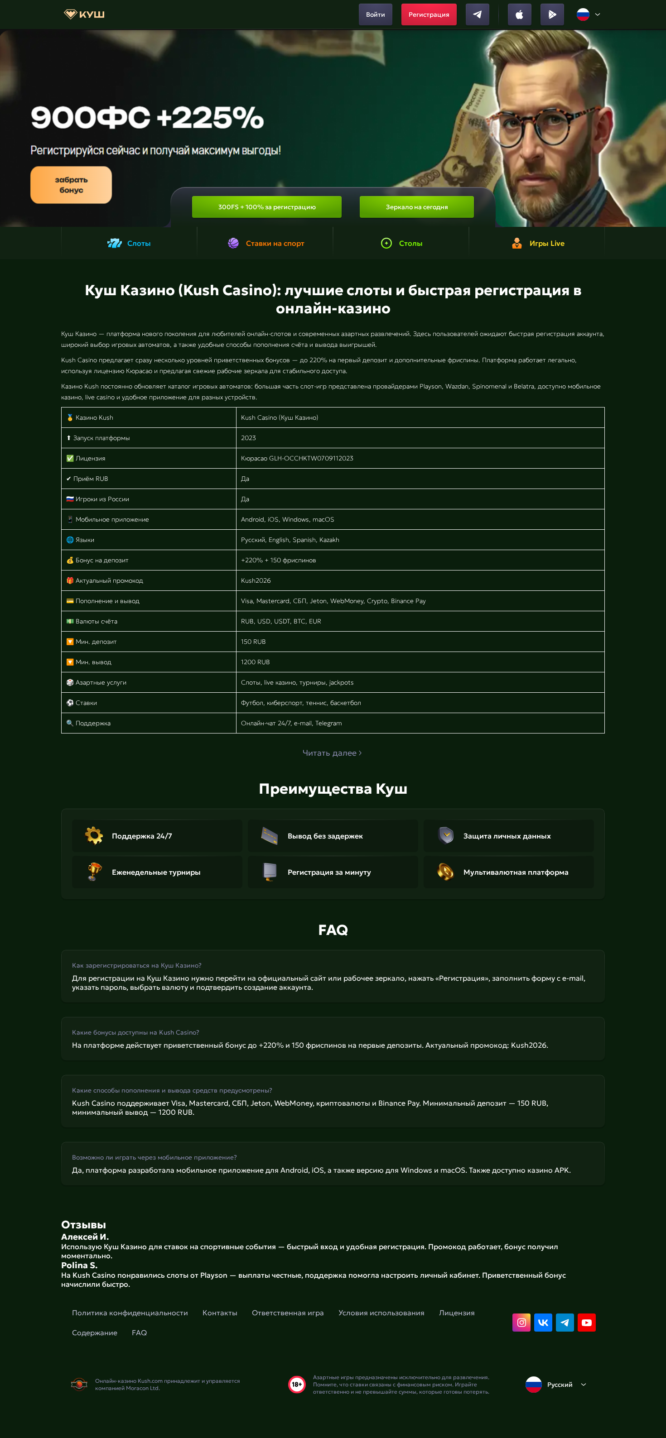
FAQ (139, 1332)
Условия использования (381, 1312)
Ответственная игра (288, 1312)
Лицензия (457, 1312)
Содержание (94, 1332)
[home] (84, 14)
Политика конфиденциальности (130, 1312)
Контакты (220, 1312)
